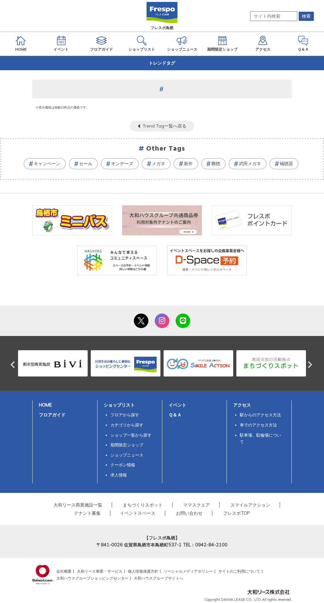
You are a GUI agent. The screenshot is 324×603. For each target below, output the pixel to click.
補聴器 (286, 163)
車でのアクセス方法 (258, 424)
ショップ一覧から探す (131, 435)
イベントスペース (137, 513)
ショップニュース (126, 454)
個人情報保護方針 (143, 571)
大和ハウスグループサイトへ (158, 578)
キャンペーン (47, 163)
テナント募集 (87, 513)
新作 (188, 163)
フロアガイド (52, 415)
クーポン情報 (122, 464)
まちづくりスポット (143, 505)
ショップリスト (119, 405)
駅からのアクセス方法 (260, 414)
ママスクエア (196, 505)
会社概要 (64, 571)
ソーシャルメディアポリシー (188, 571)
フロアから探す (124, 414)
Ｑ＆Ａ (175, 415)
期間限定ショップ (126, 444)
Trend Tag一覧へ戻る (164, 126)
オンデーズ (122, 163)
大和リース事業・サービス (99, 571)
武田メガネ (250, 163)
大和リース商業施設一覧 (77, 505)
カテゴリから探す (126, 424)
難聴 (215, 163)
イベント (177, 405)
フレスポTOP (236, 513)
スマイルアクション (250, 505)
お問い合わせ (189, 513)
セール (85, 163)
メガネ (158, 163)
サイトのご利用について (239, 571)
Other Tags (165, 148)
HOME (45, 405)
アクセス (242, 405)
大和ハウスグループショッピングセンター (92, 578)
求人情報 (118, 474)
